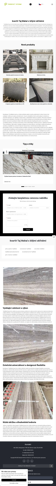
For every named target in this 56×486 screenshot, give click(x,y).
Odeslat (28, 229)
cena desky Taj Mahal (39, 248)
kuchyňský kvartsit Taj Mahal (29, 251)
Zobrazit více (7, 181)
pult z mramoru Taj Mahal (11, 254)
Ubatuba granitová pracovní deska (15, 75)
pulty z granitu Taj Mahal (11, 248)
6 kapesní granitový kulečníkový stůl (15, 104)
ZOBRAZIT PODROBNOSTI (15, 61)
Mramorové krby (41, 75)
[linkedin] (31, 461)
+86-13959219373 (29, 450)
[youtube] (24, 461)
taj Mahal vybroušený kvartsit (12, 251)
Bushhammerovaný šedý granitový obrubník (41, 104)
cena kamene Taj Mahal (25, 248)
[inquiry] (54, 237)
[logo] (13, 4)
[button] (22, 186)
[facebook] (28, 461)
